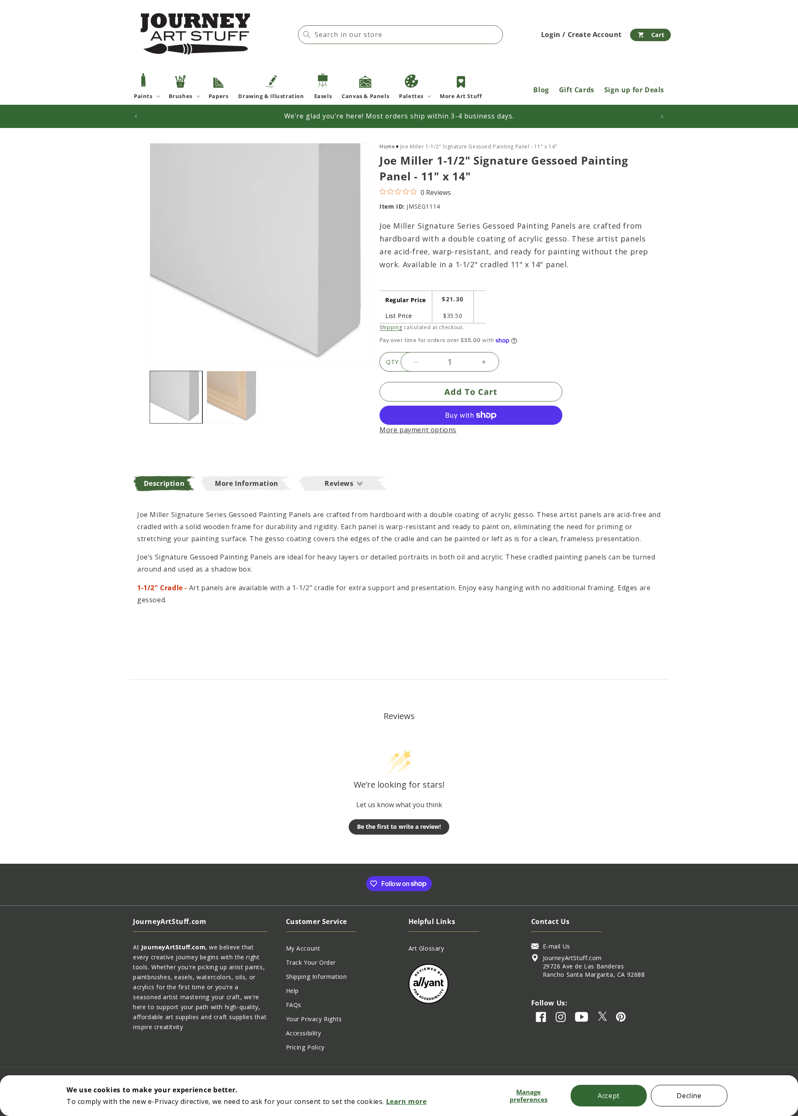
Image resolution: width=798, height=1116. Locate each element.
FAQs (293, 1005)
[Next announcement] (662, 116)
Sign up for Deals (634, 89)
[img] (382, 191)
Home (387, 146)
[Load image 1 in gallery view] (176, 397)
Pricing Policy (305, 1047)
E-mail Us (556, 946)
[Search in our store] (307, 34)
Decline (689, 1095)
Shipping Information (316, 977)
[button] (650, 35)
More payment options (417, 429)
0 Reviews (436, 192)
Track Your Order (311, 962)
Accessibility (303, 1033)
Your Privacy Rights (314, 1019)
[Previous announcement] (136, 116)
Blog (541, 89)
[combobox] (400, 34)
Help (292, 991)
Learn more (406, 1101)
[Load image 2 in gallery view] (233, 397)
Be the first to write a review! (399, 826)
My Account (303, 948)
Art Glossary (426, 948)
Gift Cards (576, 89)
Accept (609, 1095)
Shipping (390, 327)
